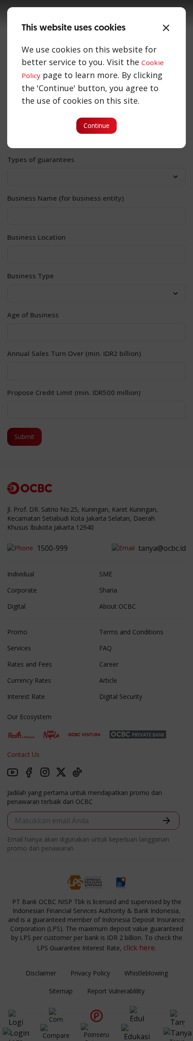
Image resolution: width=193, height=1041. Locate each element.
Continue (96, 125)
